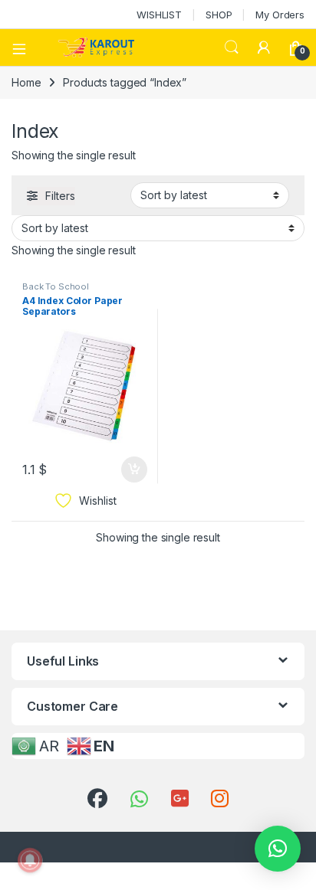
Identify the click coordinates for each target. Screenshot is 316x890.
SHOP (219, 14)
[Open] (25, 47)
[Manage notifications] (30, 860)
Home (26, 82)
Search (231, 47)
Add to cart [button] (134, 469)
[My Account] (263, 47)
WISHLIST (159, 14)
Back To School (55, 286)
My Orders (279, 14)
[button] (278, 849)
